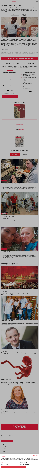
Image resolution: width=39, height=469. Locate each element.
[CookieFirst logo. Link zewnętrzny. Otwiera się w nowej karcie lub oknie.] (3, 456)
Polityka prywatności (35, 455)
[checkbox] (2, 462)
